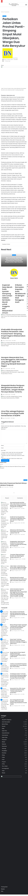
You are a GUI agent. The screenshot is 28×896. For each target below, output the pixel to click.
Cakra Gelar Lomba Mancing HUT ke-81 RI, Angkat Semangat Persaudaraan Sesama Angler (18, 567)
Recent (7, 498)
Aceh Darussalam (6, 721)
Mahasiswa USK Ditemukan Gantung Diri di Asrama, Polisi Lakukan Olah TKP (18, 531)
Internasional (5, 735)
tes (14, 492)
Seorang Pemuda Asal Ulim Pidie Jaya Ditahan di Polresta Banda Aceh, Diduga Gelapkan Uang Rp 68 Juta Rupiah (18, 504)
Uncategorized (5, 768)
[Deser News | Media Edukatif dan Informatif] (14, 4)
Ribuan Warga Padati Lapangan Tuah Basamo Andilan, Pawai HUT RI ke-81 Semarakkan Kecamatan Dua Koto (18, 627)
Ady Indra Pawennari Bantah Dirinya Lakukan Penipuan (13, 484)
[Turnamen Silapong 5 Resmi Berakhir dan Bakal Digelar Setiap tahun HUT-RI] (5, 559)
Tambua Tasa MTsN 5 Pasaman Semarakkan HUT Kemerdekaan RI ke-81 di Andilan (18, 665)
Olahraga (4, 748)
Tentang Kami (4, 886)
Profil (3, 759)
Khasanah (4, 739)
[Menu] (26, 5)
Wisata (3, 772)
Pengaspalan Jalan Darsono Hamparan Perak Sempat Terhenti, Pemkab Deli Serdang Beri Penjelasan (18, 543)
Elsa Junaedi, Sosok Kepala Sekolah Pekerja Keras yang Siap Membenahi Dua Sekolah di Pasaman (18, 614)
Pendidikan (4, 750)
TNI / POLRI (4, 766)
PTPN (3, 764)
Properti (4, 761)
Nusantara (4, 746)
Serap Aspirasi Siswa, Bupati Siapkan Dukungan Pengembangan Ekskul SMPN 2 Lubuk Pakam (18, 654)
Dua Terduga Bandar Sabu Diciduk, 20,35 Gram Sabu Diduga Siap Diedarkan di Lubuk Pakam (18, 702)
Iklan (2, 891)
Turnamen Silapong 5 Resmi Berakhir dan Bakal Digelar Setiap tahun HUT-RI (17, 556)
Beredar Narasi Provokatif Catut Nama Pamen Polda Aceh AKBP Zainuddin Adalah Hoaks (18, 579)
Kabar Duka (4, 737)
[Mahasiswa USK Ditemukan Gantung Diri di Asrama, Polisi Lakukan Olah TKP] (5, 534)
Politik (3, 757)
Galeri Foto (4, 730)
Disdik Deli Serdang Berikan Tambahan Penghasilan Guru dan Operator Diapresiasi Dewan (17, 519)
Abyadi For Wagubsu (6, 719)
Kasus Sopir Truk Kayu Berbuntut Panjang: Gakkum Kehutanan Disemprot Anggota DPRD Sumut (18, 641)
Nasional (4, 744)
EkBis (3, 728)
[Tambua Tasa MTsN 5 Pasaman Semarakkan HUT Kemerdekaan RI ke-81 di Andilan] (5, 667)
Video (3, 770)
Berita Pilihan (5, 724)
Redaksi (3, 889)
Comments (20, 498)
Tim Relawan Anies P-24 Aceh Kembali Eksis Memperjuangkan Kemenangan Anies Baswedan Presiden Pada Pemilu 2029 (18, 676)
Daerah (3, 726)
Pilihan (3, 755)
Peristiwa (4, 752)
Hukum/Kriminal (5, 733)
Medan (3, 741)
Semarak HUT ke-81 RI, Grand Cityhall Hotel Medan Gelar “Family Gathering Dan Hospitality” (17, 690)
